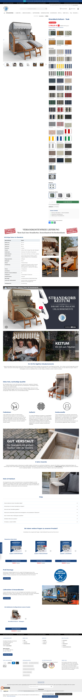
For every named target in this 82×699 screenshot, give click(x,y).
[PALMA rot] (60, 124)
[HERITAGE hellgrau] (52, 80)
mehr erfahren (7, 578)
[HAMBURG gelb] (60, 66)
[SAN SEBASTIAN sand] (60, 153)
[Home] (4, 13)
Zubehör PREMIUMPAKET (41, 553)
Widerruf (64, 645)
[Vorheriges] (4, 40)
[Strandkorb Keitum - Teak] (24, 40)
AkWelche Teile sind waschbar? (10, 518)
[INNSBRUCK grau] (60, 88)
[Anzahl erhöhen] (55, 202)
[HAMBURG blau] (68, 66)
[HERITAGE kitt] (68, 80)
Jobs (24, 640)
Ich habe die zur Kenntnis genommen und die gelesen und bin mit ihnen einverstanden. (41, 690)
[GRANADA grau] (68, 59)
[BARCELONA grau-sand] (60, 51)
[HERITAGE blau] (60, 80)
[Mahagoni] (68, 42)
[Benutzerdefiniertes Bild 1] (51, 665)
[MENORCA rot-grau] (68, 95)
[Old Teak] (52, 33)
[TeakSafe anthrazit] (60, 195)
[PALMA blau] (52, 124)
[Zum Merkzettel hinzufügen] (26, 551)
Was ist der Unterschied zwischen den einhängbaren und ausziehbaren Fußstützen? (21, 512)
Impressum (65, 640)
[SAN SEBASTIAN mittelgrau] (68, 153)
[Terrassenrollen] (52, 186)
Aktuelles (25, 641)
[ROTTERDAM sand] (60, 145)
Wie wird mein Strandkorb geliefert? (11, 509)
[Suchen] (46, 9)
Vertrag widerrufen (8, 654)
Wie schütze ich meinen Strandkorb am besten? (14, 506)
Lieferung (45, 641)
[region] (25, 42)
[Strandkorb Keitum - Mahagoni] (16, 614)
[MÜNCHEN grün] (60, 116)
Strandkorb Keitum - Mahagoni (16, 621)
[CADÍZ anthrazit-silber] (52, 59)
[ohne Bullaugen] (52, 176)
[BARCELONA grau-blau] (68, 51)
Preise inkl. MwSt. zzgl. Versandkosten (56, 27)
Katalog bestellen (1, 548)
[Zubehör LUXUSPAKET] (66, 546)
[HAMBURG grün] (60, 73)
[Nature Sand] (60, 33)
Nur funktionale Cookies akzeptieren (64, 694)
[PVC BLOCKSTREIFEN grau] (52, 145)
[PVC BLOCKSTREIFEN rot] (68, 131)
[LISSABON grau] (52, 95)
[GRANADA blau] (52, 66)
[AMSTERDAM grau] (52, 51)
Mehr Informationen (11, 696)
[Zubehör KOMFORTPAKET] (16, 546)
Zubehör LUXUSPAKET (66, 553)
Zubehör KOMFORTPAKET (16, 553)
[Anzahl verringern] (50, 202)
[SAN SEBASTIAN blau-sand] (52, 160)
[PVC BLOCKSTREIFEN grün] (68, 138)
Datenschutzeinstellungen (48, 694)
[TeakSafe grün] (52, 195)
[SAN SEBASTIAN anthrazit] (68, 145)
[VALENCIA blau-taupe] (52, 167)
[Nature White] (68, 33)
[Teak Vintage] (60, 42)
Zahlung (44, 643)
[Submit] (51, 686)
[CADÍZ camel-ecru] (60, 59)
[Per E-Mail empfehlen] (54, 222)
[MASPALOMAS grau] (60, 95)
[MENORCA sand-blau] (52, 109)
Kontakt (44, 640)
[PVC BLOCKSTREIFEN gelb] (52, 138)
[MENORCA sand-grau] (60, 102)
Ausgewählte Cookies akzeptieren (50, 696)
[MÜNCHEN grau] (68, 109)
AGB (63, 641)
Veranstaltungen (27, 643)
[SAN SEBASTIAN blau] (60, 160)
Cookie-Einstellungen (67, 646)
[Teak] (52, 42)
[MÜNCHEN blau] (52, 116)
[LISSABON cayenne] (68, 88)
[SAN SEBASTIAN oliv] (68, 160)
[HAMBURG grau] (52, 73)
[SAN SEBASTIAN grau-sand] (52, 153)
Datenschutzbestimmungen (29, 690)
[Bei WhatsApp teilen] (52, 222)
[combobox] (32, 9)
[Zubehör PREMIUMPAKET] (41, 546)
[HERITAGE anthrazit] (52, 88)
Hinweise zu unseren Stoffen (10, 521)
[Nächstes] (45, 40)
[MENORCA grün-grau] (52, 102)
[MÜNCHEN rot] (60, 109)
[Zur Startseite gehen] (6, 9)
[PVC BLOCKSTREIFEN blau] (60, 138)
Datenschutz (65, 643)
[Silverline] (68, 195)
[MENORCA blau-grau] (68, 102)
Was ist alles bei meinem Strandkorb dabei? (13, 503)
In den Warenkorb (68, 201)
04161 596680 (75, 5)
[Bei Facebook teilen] (49, 222)
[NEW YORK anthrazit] (68, 116)
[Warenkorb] (78, 9)
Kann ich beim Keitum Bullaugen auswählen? (13, 515)
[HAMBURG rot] (68, 73)
